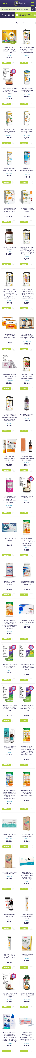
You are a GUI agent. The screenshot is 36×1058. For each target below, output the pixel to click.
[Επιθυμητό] (13, 63)
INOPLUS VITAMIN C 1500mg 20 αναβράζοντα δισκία (27, 916)
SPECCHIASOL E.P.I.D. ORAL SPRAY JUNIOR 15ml (10, 131)
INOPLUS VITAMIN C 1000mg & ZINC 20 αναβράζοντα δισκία (9, 955)
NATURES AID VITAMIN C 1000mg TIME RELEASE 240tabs (27, 995)
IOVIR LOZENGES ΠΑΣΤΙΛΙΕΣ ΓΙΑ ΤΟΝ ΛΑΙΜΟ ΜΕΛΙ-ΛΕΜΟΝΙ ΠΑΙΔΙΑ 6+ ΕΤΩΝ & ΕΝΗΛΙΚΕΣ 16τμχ (27, 876)
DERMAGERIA (9, 839)
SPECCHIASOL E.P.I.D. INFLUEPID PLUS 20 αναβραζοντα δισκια (10, 209)
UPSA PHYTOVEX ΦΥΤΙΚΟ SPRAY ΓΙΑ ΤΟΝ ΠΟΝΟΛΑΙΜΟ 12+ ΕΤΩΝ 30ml (27, 708)
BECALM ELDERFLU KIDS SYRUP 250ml (27, 415)
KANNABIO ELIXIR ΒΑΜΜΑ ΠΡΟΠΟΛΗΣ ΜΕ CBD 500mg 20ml (27, 458)
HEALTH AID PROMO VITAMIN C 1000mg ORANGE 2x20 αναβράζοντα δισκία (27, 793)
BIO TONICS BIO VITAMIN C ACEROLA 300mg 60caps (10, 995)
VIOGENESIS (26, 587)
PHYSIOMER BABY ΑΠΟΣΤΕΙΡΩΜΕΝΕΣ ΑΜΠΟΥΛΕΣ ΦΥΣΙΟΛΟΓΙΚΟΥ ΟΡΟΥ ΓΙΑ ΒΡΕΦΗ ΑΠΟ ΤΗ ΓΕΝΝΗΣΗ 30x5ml (27, 1036)
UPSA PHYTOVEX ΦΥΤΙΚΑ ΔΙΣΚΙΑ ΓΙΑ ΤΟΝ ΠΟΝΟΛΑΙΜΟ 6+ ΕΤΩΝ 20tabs (27, 667)
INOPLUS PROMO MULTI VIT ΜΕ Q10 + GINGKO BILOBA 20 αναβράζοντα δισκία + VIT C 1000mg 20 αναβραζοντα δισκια (27, 251)
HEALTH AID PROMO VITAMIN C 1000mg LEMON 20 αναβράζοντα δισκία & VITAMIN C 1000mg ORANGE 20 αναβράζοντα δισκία (27, 750)
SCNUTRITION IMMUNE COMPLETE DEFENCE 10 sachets (9, 376)
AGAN (9, 752)
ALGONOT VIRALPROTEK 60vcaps (10, 248)
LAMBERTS (9, 587)
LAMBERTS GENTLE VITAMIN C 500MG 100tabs (9, 582)
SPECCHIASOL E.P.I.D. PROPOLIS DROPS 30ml (9, 169)
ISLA (9, 543)
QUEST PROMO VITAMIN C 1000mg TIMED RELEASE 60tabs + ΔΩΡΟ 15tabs (9, 91)
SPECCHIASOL (27, 94)
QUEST (9, 96)
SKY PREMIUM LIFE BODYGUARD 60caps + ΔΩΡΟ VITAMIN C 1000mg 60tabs (27, 336)
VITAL (9, 462)
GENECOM (26, 839)
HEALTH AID (26, 547)
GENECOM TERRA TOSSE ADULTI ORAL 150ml (9, 873)
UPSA (9, 670)
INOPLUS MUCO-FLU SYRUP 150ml (9, 915)
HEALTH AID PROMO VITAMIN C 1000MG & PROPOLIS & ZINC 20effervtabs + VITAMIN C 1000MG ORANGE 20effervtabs (9, 624)
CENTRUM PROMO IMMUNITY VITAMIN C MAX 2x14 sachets (10, 335)
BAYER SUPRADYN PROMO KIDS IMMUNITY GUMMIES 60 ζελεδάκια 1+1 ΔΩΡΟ (9, 50)
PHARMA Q (9, 1043)
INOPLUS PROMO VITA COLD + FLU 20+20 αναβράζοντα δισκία (27, 376)
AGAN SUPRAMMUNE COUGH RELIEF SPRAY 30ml (9, 748)
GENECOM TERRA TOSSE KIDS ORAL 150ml (27, 835)
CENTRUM (9, 340)
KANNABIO (26, 462)
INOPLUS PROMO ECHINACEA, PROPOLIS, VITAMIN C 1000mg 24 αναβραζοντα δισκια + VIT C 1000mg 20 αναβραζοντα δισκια (27, 294)
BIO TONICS (26, 500)
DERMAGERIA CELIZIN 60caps (9, 835)
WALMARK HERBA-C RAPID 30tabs (27, 955)
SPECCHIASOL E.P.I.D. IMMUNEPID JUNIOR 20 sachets (27, 209)
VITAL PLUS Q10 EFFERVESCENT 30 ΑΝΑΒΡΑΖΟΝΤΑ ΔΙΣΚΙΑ (9, 458)
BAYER (9, 55)
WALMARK (26, 958)
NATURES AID (27, 999)
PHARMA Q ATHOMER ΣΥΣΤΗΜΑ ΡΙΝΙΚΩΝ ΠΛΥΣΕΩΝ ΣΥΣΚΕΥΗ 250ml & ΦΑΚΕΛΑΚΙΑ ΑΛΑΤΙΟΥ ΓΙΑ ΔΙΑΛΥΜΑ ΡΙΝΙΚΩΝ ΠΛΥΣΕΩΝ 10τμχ (9, 1036)
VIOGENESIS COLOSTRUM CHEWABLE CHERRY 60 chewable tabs (27, 582)
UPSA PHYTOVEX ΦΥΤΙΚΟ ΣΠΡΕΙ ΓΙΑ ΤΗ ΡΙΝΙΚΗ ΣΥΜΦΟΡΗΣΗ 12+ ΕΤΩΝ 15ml (10, 708)
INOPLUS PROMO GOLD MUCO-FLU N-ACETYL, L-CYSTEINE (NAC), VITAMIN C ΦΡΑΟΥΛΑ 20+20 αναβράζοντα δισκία (9, 418)
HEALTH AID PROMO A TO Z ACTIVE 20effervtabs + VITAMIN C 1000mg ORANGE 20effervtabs (27, 542)
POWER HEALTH (9, 505)
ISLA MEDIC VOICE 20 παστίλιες (10, 539)
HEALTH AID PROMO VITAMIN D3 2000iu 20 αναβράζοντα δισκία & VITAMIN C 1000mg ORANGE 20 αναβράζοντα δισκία (9, 794)
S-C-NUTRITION (9, 381)
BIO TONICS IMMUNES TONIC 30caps (27, 496)
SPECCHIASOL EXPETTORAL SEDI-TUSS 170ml (27, 170)
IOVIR (27, 881)
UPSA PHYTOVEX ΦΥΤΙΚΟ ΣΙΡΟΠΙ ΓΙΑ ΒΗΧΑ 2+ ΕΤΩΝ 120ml (10, 666)
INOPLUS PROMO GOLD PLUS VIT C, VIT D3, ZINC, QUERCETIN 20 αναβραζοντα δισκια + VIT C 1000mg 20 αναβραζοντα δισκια (9, 294)
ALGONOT (9, 251)
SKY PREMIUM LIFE (27, 341)
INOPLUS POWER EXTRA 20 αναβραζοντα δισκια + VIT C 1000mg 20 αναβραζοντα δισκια (27, 50)
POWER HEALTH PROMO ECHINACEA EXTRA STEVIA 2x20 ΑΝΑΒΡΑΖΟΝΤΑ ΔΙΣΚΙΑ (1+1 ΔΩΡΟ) (10, 499)
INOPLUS (27, 55)
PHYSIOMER (26, 1043)
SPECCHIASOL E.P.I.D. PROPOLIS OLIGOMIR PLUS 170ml (27, 90)
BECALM (27, 418)
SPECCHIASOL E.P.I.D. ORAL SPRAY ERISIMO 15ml (27, 131)
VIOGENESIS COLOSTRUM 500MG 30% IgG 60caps (27, 621)
